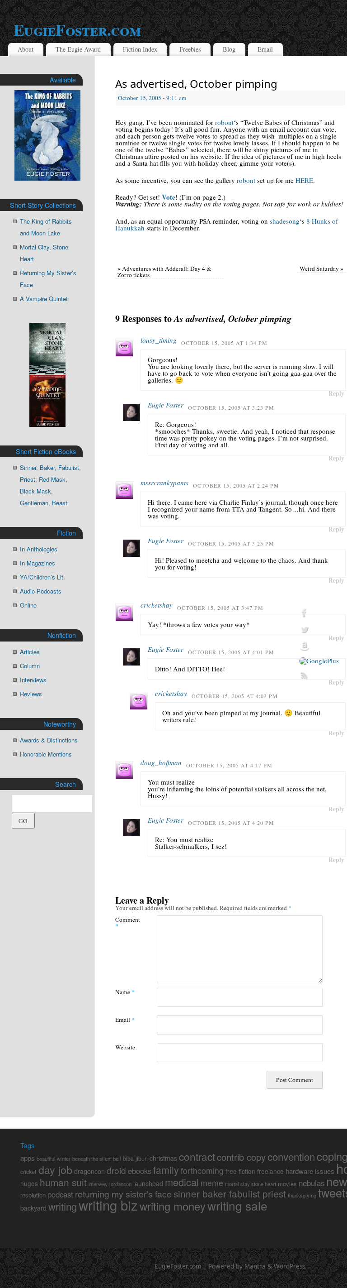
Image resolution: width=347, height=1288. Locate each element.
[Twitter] (319, 629)
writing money (173, 1206)
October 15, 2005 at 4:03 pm (235, 695)
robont (224, 122)
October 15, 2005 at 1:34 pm (224, 342)
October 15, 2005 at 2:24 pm (236, 485)
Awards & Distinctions (49, 740)
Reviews (31, 693)
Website (125, 1047)
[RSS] (319, 675)
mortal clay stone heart (250, 1183)
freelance (270, 1171)
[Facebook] (319, 613)
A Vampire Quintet (44, 298)
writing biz (108, 1204)
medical (182, 1182)
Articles (30, 651)
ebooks (139, 1170)
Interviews (33, 679)
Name (125, 992)
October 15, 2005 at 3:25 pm (231, 543)
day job (55, 1169)
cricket (28, 1172)
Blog (229, 49)
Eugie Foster (165, 404)
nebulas (311, 1183)
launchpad (148, 1183)
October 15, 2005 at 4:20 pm (231, 822)
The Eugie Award (78, 49)
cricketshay (157, 604)
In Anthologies (38, 549)
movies (287, 1183)
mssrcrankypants (164, 482)
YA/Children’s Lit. (42, 577)
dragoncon (89, 1171)
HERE (304, 180)
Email (265, 49)
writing (62, 1206)
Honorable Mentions (46, 754)
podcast (60, 1194)
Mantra (255, 1266)
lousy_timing (159, 340)
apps (27, 1158)
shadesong (285, 220)
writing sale (237, 1205)
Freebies (190, 49)
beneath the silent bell (96, 1158)
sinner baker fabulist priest (230, 1193)
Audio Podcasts (40, 591)
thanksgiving (302, 1195)
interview (98, 1184)
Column (30, 665)
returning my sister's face (123, 1193)
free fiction (240, 1171)
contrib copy (241, 1157)
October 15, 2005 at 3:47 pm (220, 607)
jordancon (120, 1183)
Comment (125, 922)
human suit (63, 1182)
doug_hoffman (161, 762)
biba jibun (135, 1158)
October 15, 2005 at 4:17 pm (229, 765)
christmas (163, 1158)
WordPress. (290, 1266)
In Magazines (37, 563)
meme (212, 1182)
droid (116, 1170)
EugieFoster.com (178, 1266)
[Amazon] (319, 646)
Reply (336, 393)
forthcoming (202, 1170)
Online (28, 605)
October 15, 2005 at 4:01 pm (231, 652)
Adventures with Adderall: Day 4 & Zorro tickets (164, 271)
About (25, 49)
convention (291, 1156)
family (166, 1170)
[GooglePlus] (319, 661)
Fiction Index (140, 49)
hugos (29, 1183)
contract (197, 1156)
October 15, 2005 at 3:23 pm (231, 407)
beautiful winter (53, 1158)
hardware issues (310, 1171)
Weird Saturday (321, 268)
